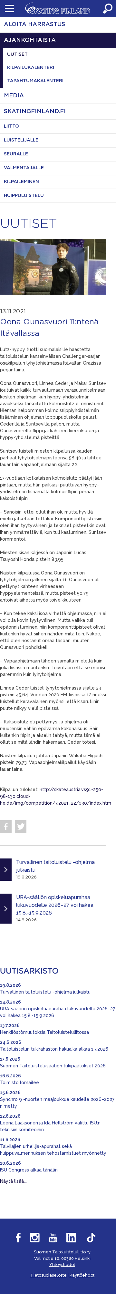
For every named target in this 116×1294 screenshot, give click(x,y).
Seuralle (16, 154)
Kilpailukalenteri (30, 67)
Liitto (11, 126)
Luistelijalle (21, 140)
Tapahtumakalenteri (35, 81)
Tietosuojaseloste (48, 1275)
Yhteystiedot (62, 1264)
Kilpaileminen (21, 182)
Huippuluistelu (24, 195)
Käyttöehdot (82, 1275)
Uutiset (17, 54)
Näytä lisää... (13, 1181)
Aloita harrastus (34, 24)
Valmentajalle (24, 168)
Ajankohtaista (30, 40)
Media (14, 96)
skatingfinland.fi (35, 111)
